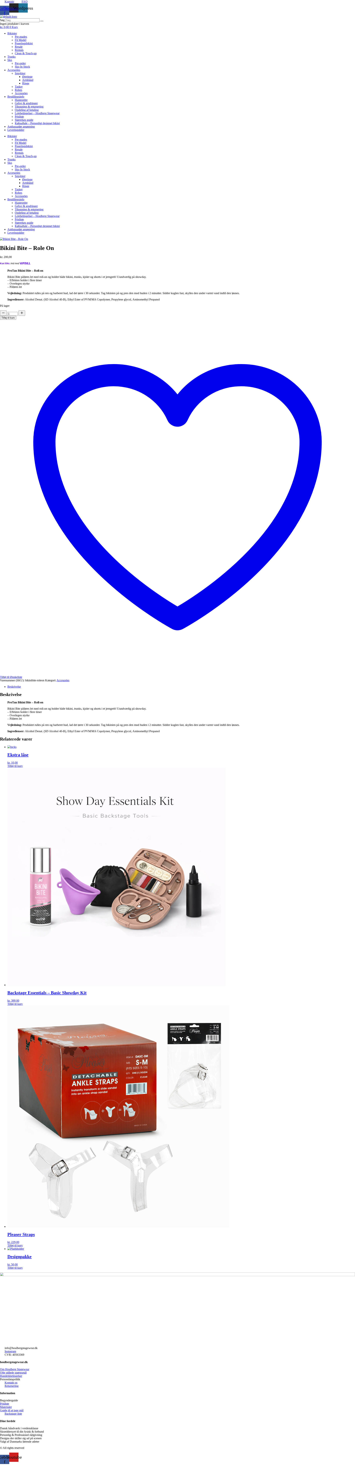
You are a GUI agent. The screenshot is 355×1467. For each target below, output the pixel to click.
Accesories (13, 70)
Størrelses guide (24, 119)
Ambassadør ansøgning (21, 126)
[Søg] (41, 21)
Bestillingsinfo (15, 96)
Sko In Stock (22, 66)
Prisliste (19, 116)
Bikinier (12, 33)
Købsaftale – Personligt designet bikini (37, 123)
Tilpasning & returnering (29, 106)
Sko (9, 60)
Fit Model (20, 40)
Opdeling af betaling (27, 109)
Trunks (11, 56)
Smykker (20, 73)
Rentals (19, 50)
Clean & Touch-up (26, 53)
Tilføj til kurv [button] (15, 766)
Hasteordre (21, 100)
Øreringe (27, 76)
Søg (2, 20)
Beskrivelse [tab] (14, 686)
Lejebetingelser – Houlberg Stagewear (37, 113)
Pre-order (20, 63)
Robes (18, 90)
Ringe (25, 83)
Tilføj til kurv (8, 317)
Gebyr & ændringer (26, 103)
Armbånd (27, 80)
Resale (19, 46)
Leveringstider (15, 129)
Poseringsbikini (24, 43)
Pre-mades (21, 36)
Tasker (19, 86)
